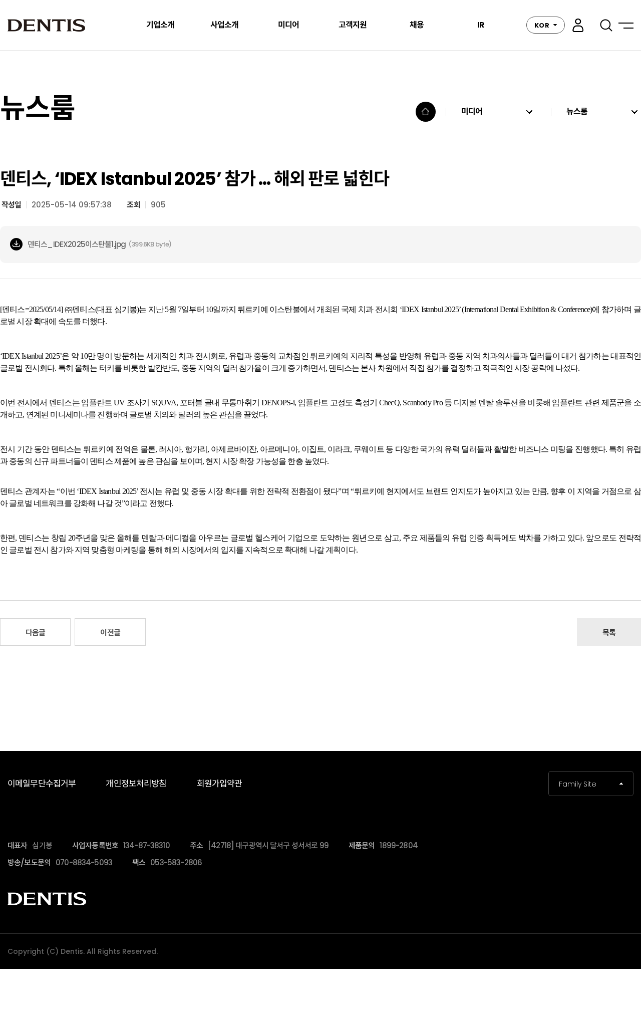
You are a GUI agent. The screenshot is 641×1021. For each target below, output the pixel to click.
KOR (541, 25)
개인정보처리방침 (136, 784)
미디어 (471, 112)
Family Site (577, 784)
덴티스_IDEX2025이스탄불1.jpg (77, 244)
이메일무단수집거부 (42, 784)
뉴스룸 (576, 112)
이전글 (110, 632)
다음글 (35, 632)
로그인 (577, 25)
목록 (608, 632)
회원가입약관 (219, 784)
